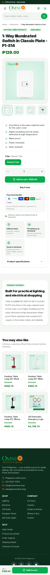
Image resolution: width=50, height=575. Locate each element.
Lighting (5, 501)
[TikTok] (29, 565)
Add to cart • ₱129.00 (26, 179)
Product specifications (18, 261)
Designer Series (9, 513)
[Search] (44, 16)
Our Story (31, 501)
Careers (30, 505)
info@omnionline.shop (15, 485)
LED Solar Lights (9, 518)
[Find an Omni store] (38, 8)
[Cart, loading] (45, 8)
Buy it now (25, 187)
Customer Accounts (10, 546)
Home (4, 24)
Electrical (6, 505)
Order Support (8, 538)
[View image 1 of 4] (7, 110)
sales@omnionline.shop (15, 489)
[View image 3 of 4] (31, 110)
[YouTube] (36, 565)
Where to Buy (33, 513)
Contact (30, 518)
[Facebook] (14, 565)
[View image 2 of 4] (19, 110)
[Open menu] (5, 8)
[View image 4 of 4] (43, 110)
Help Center (7, 529)
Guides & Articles (34, 509)
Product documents (10, 534)
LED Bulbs (6, 509)
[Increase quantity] (42, 171)
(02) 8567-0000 (12, 482)
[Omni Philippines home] (17, 8)
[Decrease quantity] (8, 171)
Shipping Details (9, 542)
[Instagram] (21, 565)
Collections (13, 24)
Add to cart (31, 570)
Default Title (13, 162)
